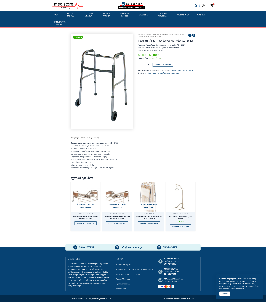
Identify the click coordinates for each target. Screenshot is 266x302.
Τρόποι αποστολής (123, 284)
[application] (76, 15)
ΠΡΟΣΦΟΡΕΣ (170, 247)
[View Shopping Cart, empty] (211, 5)
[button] (196, 6)
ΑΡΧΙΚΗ (56, 15)
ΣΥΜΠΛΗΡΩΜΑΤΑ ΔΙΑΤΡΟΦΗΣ (59, 23)
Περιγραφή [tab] (75, 138)
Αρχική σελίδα (143, 34)
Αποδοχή (224, 294)
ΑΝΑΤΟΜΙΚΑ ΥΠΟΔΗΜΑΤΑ (162, 15)
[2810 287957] (75, 247)
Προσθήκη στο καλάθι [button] (180, 226)
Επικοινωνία (121, 289)
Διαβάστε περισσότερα (85, 223)
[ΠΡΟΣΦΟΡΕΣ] (159, 247)
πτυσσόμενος (175, 73)
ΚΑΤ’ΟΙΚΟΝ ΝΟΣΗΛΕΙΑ (71, 15)
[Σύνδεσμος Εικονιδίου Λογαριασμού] (203, 5)
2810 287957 (86, 247)
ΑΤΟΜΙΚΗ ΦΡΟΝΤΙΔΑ (106, 15)
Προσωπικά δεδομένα (236, 289)
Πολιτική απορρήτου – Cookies (128, 274)
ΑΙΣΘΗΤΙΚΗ (201, 15)
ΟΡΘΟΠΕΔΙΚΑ (143, 15)
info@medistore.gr (131, 247)
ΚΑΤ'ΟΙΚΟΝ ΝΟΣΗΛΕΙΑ (156, 34)
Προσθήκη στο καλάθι (163, 64)
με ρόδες (148, 73)
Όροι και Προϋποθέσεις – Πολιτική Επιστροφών (134, 270)
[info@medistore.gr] (117, 247)
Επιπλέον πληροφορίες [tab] (90, 138)
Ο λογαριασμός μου (123, 265)
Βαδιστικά (168, 34)
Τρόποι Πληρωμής (123, 279)
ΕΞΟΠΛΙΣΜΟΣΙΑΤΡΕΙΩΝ (124, 15)
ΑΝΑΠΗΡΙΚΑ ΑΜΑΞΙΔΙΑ (89, 15)
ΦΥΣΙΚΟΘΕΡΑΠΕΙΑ (183, 15)
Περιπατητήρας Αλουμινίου (160, 73)
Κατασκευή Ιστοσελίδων (174, 299)
